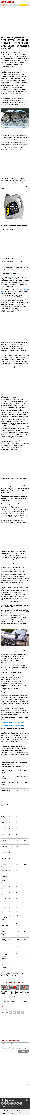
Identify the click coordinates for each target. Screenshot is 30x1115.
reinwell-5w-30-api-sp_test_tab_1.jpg (12, 722)
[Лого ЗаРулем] (7, 2)
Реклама (11, 1106)
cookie (18, 1112)
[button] (28, 1110)
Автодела (24, 102)
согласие (3, 1048)
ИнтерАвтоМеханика (11, 5)
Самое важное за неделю (10, 1041)
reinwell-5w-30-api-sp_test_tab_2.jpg (12, 725)
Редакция (4, 1106)
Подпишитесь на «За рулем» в (15, 1001)
